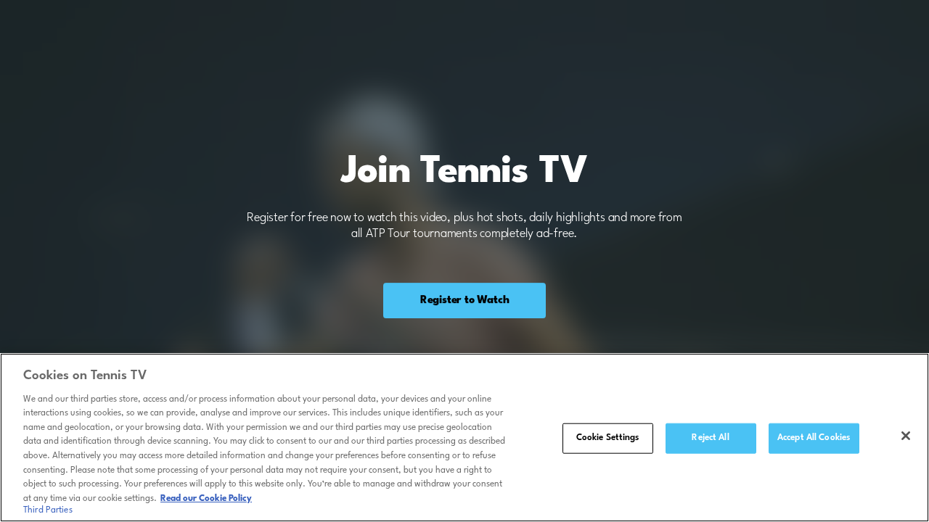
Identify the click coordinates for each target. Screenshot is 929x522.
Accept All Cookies (813, 438)
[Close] (906, 436)
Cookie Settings (607, 438)
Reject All (710, 438)
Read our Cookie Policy (206, 498)
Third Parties (48, 510)
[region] (464, 437)
